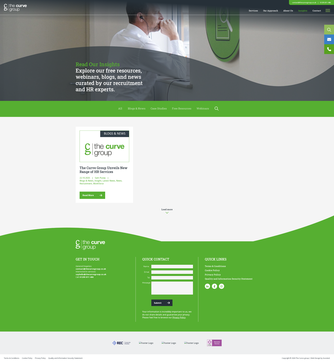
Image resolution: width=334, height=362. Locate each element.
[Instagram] (221, 286)
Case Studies (159, 108)
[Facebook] (214, 286)
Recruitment (86, 183)
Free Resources (181, 108)
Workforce (98, 183)
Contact (316, 10)
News (119, 180)
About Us (288, 10)
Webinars (202, 108)
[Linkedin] (207, 286)
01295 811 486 (325, 2)
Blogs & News (136, 108)
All (120, 108)
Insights (302, 10)
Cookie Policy (212, 270)
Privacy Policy (179, 317)
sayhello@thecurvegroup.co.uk (91, 274)
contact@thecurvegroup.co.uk (304, 2)
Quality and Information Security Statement (228, 278)
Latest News (109, 180)
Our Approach (270, 10)
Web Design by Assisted (320, 358)
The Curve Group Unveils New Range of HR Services (103, 170)
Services (253, 10)
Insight (98, 180)
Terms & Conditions (215, 266)
